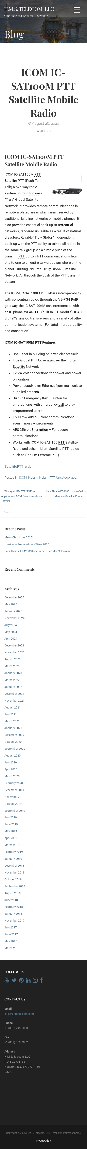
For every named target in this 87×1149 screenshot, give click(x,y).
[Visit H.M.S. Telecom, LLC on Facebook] (41, 981)
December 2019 (14, 790)
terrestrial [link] (65, 225)
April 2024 (10, 638)
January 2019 (13, 859)
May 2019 (10, 831)
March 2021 (12, 721)
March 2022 (12, 680)
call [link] (61, 404)
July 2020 (10, 762)
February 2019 (13, 852)
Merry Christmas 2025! (18, 537)
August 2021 (12, 707)
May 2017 (10, 941)
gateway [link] (11, 306)
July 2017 (10, 927)
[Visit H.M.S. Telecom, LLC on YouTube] (6, 981)
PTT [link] (37, 174)
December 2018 (14, 865)
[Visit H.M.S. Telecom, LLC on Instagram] (35, 981)
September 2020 (14, 748)
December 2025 (14, 597)
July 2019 (10, 817)
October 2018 (13, 879)
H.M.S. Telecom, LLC (29, 8)
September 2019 (14, 810)
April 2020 (10, 769)
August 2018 (12, 893)
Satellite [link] (11, 181)
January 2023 (13, 673)
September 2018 (14, 886)
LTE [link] (37, 312)
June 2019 (11, 824)
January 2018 (13, 913)
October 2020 (13, 742)
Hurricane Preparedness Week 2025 (26, 544)
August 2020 (12, 755)
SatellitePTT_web (18, 466)
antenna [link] (33, 392)
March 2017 (12, 948)
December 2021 (14, 694)
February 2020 (13, 783)
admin (45, 131)
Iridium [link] (34, 193)
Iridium (33, 477)
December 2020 (14, 735)
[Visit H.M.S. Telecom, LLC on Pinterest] (21, 981)
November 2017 (14, 920)
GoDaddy (45, 1140)
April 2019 (10, 838)
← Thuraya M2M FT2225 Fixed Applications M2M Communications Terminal (21, 496)
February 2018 (13, 907)
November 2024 (14, 618)
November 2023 (14, 652)
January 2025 (13, 611)
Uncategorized (66, 477)
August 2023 (12, 659)
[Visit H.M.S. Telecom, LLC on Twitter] (14, 981)
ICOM (23, 477)
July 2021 (10, 714)
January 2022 (13, 687)
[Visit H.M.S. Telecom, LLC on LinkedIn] (28, 981)
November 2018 (14, 872)
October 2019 (13, 804)
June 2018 (11, 900)
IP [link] (10, 312)
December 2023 (14, 645)
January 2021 (13, 728)
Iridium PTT (47, 477)
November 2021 (14, 700)
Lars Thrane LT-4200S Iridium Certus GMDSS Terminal (37, 551)
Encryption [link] (40, 430)
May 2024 (10, 632)
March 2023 (12, 666)
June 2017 (11, 934)
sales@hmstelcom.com (19, 1013)
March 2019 (12, 845)
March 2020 (12, 776)
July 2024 (10, 625)
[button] (76, 10)
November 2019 (14, 797)
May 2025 (10, 604)
